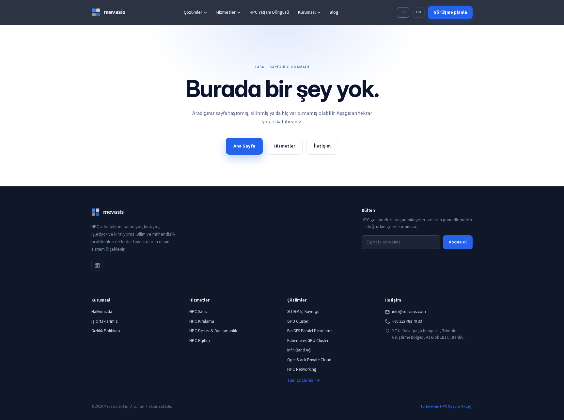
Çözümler (193, 12)
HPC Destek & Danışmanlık (213, 331)
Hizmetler (226, 12)
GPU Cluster (297, 321)
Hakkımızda (101, 312)
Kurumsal (307, 12)
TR (403, 12)
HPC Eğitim (199, 341)
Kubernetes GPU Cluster (307, 341)
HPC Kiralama (201, 321)
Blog (334, 12)
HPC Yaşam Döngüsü (269, 12)
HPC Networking (301, 369)
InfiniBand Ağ (299, 350)
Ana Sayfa (244, 146)
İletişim (322, 146)
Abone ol (458, 242)
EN (418, 12)
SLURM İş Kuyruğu (303, 312)
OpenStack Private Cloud (309, 360)
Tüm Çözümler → (303, 380)
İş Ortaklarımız (104, 321)
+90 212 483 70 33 (407, 321)
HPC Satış (198, 312)
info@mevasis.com (409, 312)
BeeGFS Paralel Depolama (310, 331)
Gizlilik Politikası (105, 331)
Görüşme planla (450, 12)
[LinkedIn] (96, 265)
